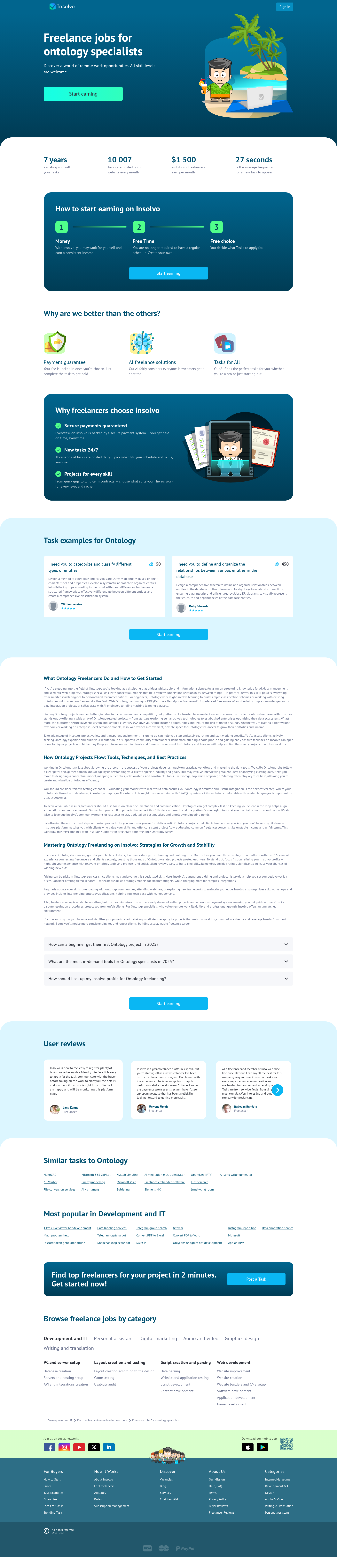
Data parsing (170, 1371)
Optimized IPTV (201, 1175)
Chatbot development (177, 1391)
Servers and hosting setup (63, 1377)
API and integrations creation (66, 1384)
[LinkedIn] (109, 1447)
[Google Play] (262, 1447)
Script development (175, 1384)
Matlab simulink (127, 1175)
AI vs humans (90, 1189)
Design (269, 1493)
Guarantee (50, 1499)
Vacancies (166, 1479)
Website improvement (233, 1371)
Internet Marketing (277, 1479)
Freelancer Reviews (221, 1512)
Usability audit (105, 1384)
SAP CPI (141, 1243)
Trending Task (53, 1512)
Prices (47, 1486)
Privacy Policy (217, 1499)
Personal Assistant (277, 1512)
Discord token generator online (64, 1243)
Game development (232, 1404)
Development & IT (277, 1486)
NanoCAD (50, 1175)
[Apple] (248, 1447)
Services (165, 1493)
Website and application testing (185, 1377)
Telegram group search (151, 1228)
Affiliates (100, 1493)
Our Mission (217, 1479)
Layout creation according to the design (124, 1371)
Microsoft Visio (126, 1182)
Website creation (229, 1377)
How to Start (52, 1479)
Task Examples (53, 1493)
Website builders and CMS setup (241, 1384)
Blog (163, 1486)
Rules (98, 1499)
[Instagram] (64, 1447)
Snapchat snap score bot (113, 1243)
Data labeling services (112, 1228)
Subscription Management (111, 1506)
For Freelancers (104, 1486)
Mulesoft (234, 1235)
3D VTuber (50, 1182)
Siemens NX (153, 1189)
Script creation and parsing (186, 1362)
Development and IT (60, 1420)
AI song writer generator (236, 1175)
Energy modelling (93, 1182)
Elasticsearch (199, 1182)
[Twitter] (94, 1447)
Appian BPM (236, 1243)
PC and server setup (62, 1362)
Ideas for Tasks (53, 1506)
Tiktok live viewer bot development (67, 1228)
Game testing (104, 1377)
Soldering (123, 1189)
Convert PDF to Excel (150, 1235)
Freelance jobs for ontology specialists (156, 1420)
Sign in (284, 6)
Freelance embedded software (165, 1182)
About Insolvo (103, 1479)
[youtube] (79, 1447)
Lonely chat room (202, 1189)
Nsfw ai (178, 1228)
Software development (234, 1391)
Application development (236, 1397)
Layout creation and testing (119, 1362)
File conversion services (59, 1189)
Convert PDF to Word (186, 1235)
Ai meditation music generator (164, 1175)
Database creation (57, 1371)
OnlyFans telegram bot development (197, 1243)
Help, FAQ (215, 1486)
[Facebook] (49, 1447)
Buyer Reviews (218, 1506)
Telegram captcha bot (111, 1235)
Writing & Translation (279, 1506)
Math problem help (56, 1235)
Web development (233, 1362)
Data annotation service (277, 1228)
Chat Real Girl (169, 1499)
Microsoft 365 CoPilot (96, 1175)
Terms (213, 1493)
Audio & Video (275, 1499)
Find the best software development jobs (102, 1420)
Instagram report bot (242, 1228)
